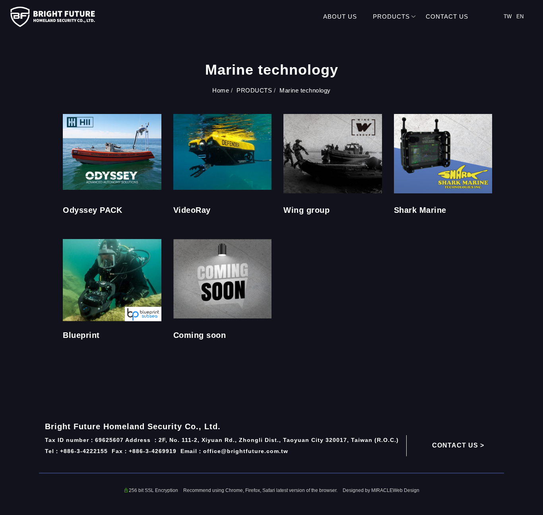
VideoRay (192, 210)
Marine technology (305, 90)
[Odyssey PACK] (112, 151)
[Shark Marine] (443, 153)
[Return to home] (52, 17)
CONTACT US (447, 16)
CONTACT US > (458, 445)
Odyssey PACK (92, 210)
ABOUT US (340, 16)
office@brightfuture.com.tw (245, 451)
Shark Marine (420, 210)
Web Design (406, 490)
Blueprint (81, 335)
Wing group (306, 210)
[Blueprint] (112, 279)
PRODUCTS (391, 16)
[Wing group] (332, 153)
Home (220, 90)
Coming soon (199, 335)
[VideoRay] (222, 151)
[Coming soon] (222, 278)
